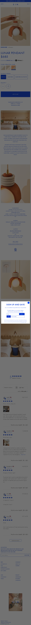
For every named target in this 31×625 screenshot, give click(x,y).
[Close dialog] (28, 303)
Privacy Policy (22, 322)
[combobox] (8, 316)
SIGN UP (21, 314)
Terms (25, 322)
